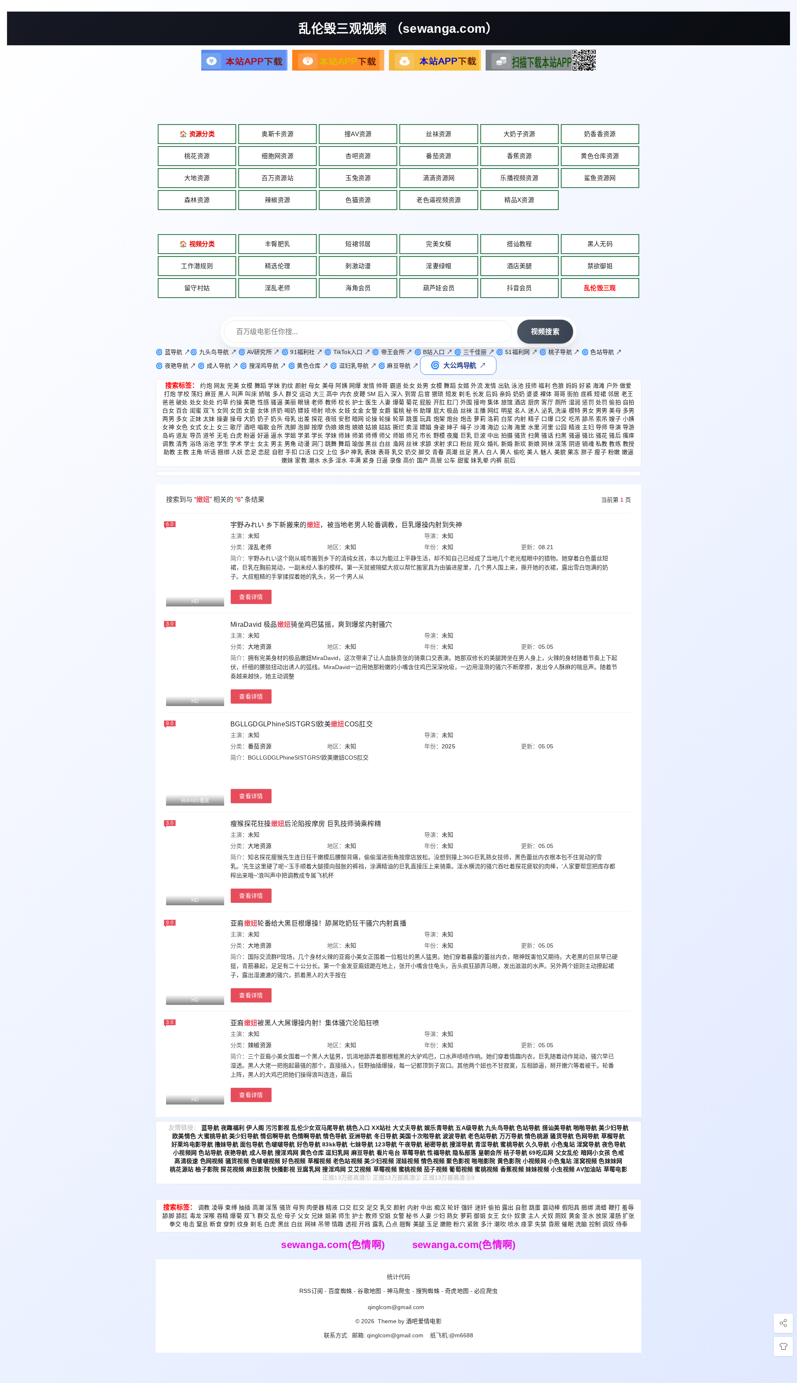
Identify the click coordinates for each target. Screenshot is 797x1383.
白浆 (507, 418)
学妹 (274, 385)
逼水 (277, 435)
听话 (210, 452)
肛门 (453, 402)
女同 (223, 410)
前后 (510, 460)
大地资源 (197, 177)
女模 (247, 385)
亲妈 (505, 394)
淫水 (341, 460)
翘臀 (405, 1224)
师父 (385, 435)
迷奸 (481, 1207)
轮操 (385, 418)
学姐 (290, 435)
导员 (196, 435)
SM (371, 394)
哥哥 (560, 394)
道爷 (209, 435)
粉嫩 (614, 452)
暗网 (358, 418)
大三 (319, 394)
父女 (304, 1215)
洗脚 (290, 427)
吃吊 (575, 418)
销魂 (588, 443)
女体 (263, 410)
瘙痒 (629, 435)
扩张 (629, 1215)
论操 (371, 418)
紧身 (368, 460)
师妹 (344, 435)
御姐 (480, 1215)
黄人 (506, 452)
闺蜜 (196, 410)
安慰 (344, 418)
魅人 (546, 452)
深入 (397, 394)
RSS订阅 (311, 1291)
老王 (627, 394)
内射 (520, 418)
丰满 (355, 460)
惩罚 (588, 402)
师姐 (399, 435)
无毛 (223, 435)
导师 (602, 427)
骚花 (602, 435)
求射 (439, 443)
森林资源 (197, 199)
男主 (277, 443)
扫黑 (561, 435)
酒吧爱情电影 (424, 1321)
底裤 (587, 394)
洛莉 (493, 418)
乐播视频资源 (519, 177)
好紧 (585, 385)
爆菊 (399, 402)
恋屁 (264, 452)
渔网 (399, 443)
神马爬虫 (399, 1291)
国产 (423, 460)
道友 (182, 435)
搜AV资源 (358, 133)
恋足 (250, 452)
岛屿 (168, 435)
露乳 (378, 1224)
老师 (317, 402)
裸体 (546, 394)
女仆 (507, 1215)
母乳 (290, 418)
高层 (436, 460)
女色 (182, 427)
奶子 (263, 418)
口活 (305, 452)
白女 (168, 410)
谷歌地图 (369, 1291)
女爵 (385, 410)
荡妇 (197, 394)
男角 (290, 443)
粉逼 (250, 435)
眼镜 (304, 402)
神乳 (357, 452)
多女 (182, 418)
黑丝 (371, 443)
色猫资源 (358, 199)
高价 (409, 460)
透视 (351, 1224)
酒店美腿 (519, 265)
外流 (477, 385)
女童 (250, 410)
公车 (450, 460)
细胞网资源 (277, 155)
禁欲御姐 (600, 265)
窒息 (202, 1224)
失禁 (541, 1224)
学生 (223, 443)
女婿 (463, 385)
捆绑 (224, 452)
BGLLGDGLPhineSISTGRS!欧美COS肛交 (301, 724)
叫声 (238, 394)
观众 (480, 443)
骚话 (547, 435)
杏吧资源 (358, 155)
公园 (561, 427)
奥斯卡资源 (277, 133)
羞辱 (628, 1207)
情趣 (338, 1224)
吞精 (223, 1215)
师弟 (358, 435)
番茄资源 (438, 155)
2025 (448, 746)
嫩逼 (628, 452)
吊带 (324, 1224)
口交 (561, 418)
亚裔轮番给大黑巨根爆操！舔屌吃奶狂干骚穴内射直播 (318, 923)
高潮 (452, 452)
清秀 (182, 443)
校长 (344, 402)
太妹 (209, 418)
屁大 (439, 410)
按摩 (317, 427)
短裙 (600, 394)
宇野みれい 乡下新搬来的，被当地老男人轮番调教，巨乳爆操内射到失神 (346, 524)
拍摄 (507, 435)
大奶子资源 (519, 133)
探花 (317, 418)
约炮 (206, 385)
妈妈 (572, 385)
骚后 (615, 435)
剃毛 (465, 394)
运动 (305, 394)
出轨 (504, 385)
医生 (371, 402)
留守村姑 (197, 287)
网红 (493, 410)
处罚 (602, 402)
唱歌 (263, 427)
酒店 (520, 402)
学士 (250, 443)
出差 (304, 418)
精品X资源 (519, 199)
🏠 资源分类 (197, 133)
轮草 (399, 418)
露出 (508, 1207)
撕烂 (399, 427)
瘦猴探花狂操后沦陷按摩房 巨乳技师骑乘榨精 (305, 823)
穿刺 (229, 1224)
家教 (301, 460)
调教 (168, 443)
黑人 (224, 394)
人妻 (385, 402)
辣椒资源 (277, 199)
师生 (344, 1215)
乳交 (397, 452)
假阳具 (571, 1207)
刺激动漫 (358, 265)
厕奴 (561, 1215)
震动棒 (551, 1207)
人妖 (237, 452)
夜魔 (453, 435)
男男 (602, 410)
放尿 (602, 1215)
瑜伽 (358, 443)
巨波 (480, 435)
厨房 (534, 402)
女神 (168, 427)
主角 (197, 452)
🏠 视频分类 (197, 243)
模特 (575, 410)
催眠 (568, 1224)
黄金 (575, 1215)
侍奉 (622, 1224)
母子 (290, 1215)
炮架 (439, 418)
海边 (493, 427)
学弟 (304, 435)
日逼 (382, 460)
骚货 (520, 435)
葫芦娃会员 (439, 287)
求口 (453, 443)
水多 (328, 460)
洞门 (317, 443)
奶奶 (519, 394)
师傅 (371, 435)
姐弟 (331, 1215)
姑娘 (371, 427)
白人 (492, 452)
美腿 (419, 1224)
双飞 (209, 410)
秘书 (412, 410)
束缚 (231, 1207)
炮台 (453, 418)
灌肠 (615, 1215)
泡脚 (304, 427)
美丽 (290, 402)
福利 (544, 385)
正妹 (196, 418)
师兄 (412, 435)
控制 (595, 1224)
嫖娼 (426, 427)
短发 (451, 394)
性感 (263, 402)
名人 (520, 410)
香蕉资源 (519, 155)
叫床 (251, 394)
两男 (168, 418)
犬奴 (547, 1215)
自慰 (278, 452)
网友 (220, 385)
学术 (236, 443)
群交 (292, 394)
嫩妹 (287, 460)
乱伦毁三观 (600, 287)
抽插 (245, 1207)
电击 (189, 1224)
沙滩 (480, 427)
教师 (331, 402)
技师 (531, 385)
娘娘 (358, 427)
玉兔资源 (358, 177)
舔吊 (588, 418)
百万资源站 (277, 177)
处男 (423, 385)
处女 (409, 385)
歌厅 (236, 427)
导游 (629, 427)
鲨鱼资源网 (600, 177)
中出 (493, 435)
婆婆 (532, 394)
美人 (533, 452)
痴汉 (440, 1207)
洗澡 (561, 410)
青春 (438, 452)
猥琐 (438, 394)
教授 (629, 443)
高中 (332, 394)
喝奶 (290, 410)
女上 (209, 427)
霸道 (396, 385)
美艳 (250, 402)
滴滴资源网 (439, 177)
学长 (317, 435)
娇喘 (265, 394)
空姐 (385, 1215)
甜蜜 (463, 460)
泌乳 (547, 410)
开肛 (439, 402)
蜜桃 (399, 410)
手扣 (291, 452)
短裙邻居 (358, 243)
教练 (615, 443)
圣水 (588, 1215)
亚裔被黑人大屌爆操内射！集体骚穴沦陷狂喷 (304, 1022)
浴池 (209, 443)
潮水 (314, 460)
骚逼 (277, 402)
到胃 (411, 394)
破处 (182, 402)
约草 (223, 402)
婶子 (453, 427)
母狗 (299, 1207)
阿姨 (341, 385)
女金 (358, 410)
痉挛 (527, 1224)
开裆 (365, 1224)
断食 (216, 1224)
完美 (233, 385)
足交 (373, 1207)
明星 (507, 410)
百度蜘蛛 (340, 1291)
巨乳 (466, 435)
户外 (612, 385)
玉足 (432, 1224)
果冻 (573, 452)
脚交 (424, 452)
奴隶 (520, 1215)
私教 (602, 443)
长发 (478, 394)
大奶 (250, 418)
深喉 (209, 1215)
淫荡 (561, 443)
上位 (332, 452)
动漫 (304, 443)
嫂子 (615, 418)
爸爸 (168, 402)
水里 (534, 427)
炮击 (466, 418)
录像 (396, 460)
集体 (493, 402)
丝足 (465, 452)
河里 (547, 427)
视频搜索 (545, 331)
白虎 (236, 435)
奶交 (411, 452)
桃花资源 (197, 155)
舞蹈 (260, 385)
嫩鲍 (446, 1224)
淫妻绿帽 (438, 265)
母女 (314, 385)
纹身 (243, 1224)
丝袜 (466, 410)
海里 (520, 427)
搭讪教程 (519, 243)
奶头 (277, 418)
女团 (236, 410)
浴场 (196, 443)
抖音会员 (519, 287)
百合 (182, 410)
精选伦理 (277, 265)
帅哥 (382, 385)
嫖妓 (304, 410)
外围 (466, 402)
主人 (534, 1215)
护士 (358, 402)
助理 (426, 410)
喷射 (317, 410)
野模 (439, 435)
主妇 (588, 427)
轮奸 (453, 1207)
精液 (575, 427)
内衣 (346, 394)
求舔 (426, 443)
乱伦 (277, 1215)
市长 (426, 435)
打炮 (170, 394)
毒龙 (196, 1215)
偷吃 (519, 452)
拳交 (175, 1224)
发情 (369, 385)
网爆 (355, 385)
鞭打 (615, 1207)
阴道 (575, 443)
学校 (183, 394)
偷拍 (615, 402)
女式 (196, 427)
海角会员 (358, 287)
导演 (615, 427)
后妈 (492, 394)
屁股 (426, 402)
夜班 (331, 418)
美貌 (560, 452)
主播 (480, 410)
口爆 (547, 418)
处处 (209, 402)
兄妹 (317, 1215)
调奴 (608, 1224)
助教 (170, 452)
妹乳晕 (480, 460)
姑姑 (385, 427)
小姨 (629, 418)
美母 (328, 385)
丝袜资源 (438, 133)
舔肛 (182, 1215)
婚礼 (493, 443)
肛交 (359, 1207)
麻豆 (211, 394)
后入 (384, 394)
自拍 (629, 402)
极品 (453, 410)
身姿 (439, 427)
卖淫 (412, 427)
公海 (507, 427)
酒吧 (250, 427)
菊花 (412, 402)
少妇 (439, 1215)
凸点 (392, 1224)
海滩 (599, 385)
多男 (629, 410)
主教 (183, 452)
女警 (371, 410)
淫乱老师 (277, 287)
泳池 (517, 385)
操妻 (223, 418)
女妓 (344, 410)
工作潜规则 (197, 265)
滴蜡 (601, 1207)
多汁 (487, 1224)
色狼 (558, 385)
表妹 (370, 452)
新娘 (534, 443)
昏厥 (554, 1224)
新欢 (520, 443)
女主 (263, 443)
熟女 (453, 1215)
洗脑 (581, 1224)
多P (345, 452)
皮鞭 (359, 394)
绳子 (466, 427)
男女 (588, 410)
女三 (223, 427)
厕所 (561, 402)
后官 (424, 394)
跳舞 (331, 443)
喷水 (331, 410)
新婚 (507, 443)
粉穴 (459, 1224)
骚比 (588, 435)
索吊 (602, 418)
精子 (534, 418)
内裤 (496, 460)
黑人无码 (600, 243)
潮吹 (500, 1224)
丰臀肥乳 (277, 243)
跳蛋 (412, 418)
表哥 (384, 452)
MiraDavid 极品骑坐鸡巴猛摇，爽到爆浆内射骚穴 (311, 624)
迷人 (534, 410)
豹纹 (287, 385)
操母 (236, 418)
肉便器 (315, 1207)
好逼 (263, 435)
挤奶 (277, 410)
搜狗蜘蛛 (428, 1291)
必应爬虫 (486, 1291)
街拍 (573, 394)
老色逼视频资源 (438, 199)
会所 (277, 427)
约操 (236, 402)
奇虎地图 (457, 1291)
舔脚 (168, 1215)
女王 (493, 1215)
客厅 (547, 402)
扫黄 (534, 435)
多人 (278, 394)
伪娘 (331, 427)
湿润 (575, 402)
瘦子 (600, 452)
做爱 (626, 385)
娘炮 (344, 427)
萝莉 (480, 418)
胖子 (587, 452)
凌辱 (218, 1207)
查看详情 (251, 597)
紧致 (473, 1224)
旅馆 (507, 402)
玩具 (426, 418)
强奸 (467, 1207)
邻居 (614, 394)
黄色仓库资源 (600, 155)
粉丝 (466, 443)
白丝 (385, 443)
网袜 (547, 443)
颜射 (301, 385)
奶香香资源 (600, 133)
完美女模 (438, 243)
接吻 (480, 402)
